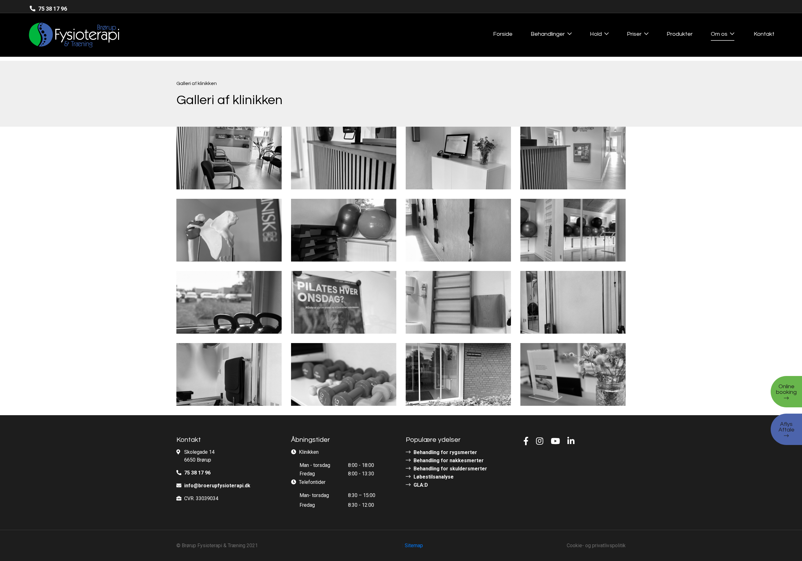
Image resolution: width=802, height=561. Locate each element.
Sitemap (414, 545)
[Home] (62, 35)
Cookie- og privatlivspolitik (596, 545)
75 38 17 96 (52, 8)
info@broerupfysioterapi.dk (217, 486)
